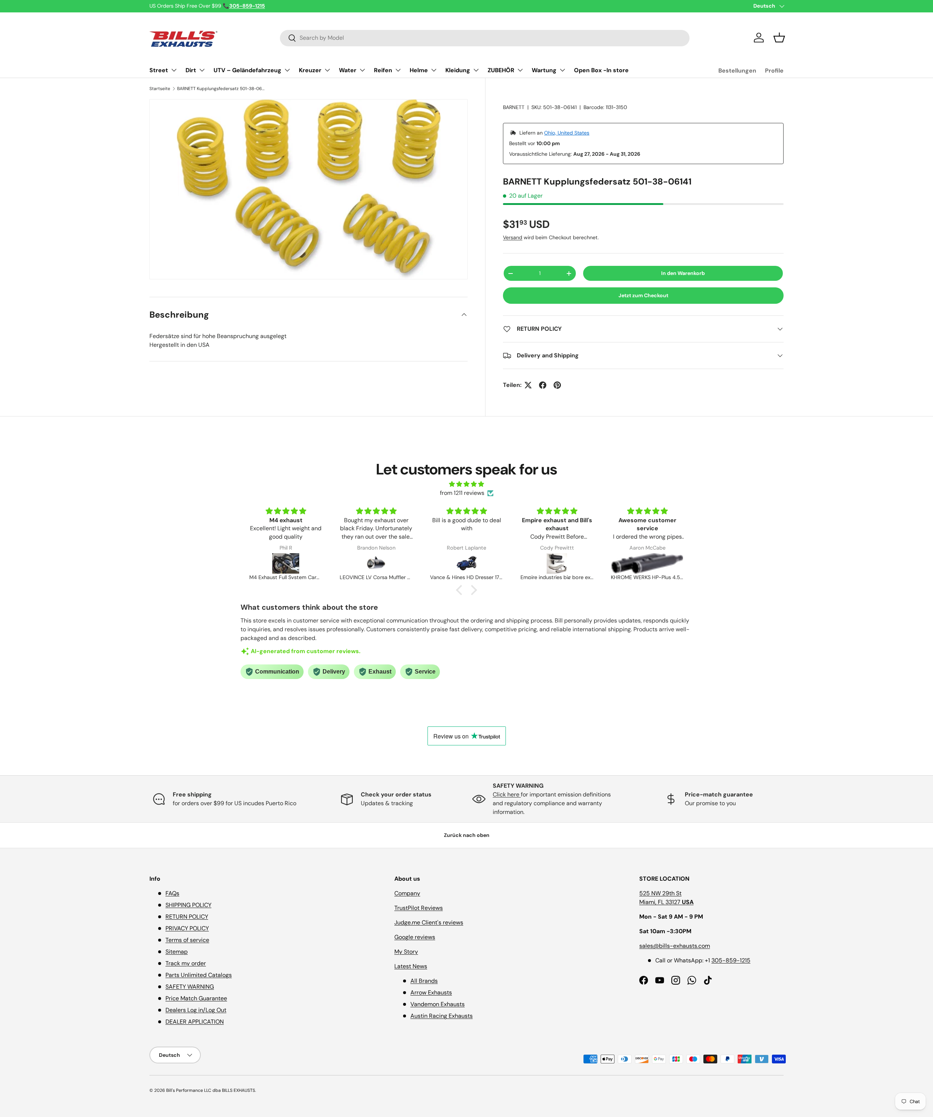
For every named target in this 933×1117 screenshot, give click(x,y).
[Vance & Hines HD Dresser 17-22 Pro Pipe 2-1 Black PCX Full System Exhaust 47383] (376, 563)
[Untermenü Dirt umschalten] (202, 70)
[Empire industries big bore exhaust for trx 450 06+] (466, 563)
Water (347, 70)
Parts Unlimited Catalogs (198, 975)
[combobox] (485, 38)
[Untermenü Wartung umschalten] (562, 70)
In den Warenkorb (683, 273)
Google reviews (414, 937)
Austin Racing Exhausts (441, 1016)
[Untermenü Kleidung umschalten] (476, 70)
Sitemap (176, 951)
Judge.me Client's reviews (428, 922)
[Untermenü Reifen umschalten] (398, 70)
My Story (406, 951)
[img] (466, 484)
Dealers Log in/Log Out (195, 1010)
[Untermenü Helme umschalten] (433, 70)
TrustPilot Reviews (418, 908)
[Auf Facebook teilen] (542, 385)
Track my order (185, 963)
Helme (419, 70)
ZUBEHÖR (501, 70)
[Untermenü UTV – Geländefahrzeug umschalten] (287, 70)
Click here (507, 794)
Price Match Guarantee (196, 998)
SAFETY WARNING (189, 986)
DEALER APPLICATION (194, 1021)
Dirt (191, 70)
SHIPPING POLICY (188, 905)
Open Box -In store (601, 70)
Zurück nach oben (466, 835)
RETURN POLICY (186, 916)
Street (158, 70)
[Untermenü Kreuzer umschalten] (327, 70)
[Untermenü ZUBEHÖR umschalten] (520, 70)
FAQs (172, 893)
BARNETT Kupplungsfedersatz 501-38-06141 (221, 89)
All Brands (424, 981)
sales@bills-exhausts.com (674, 946)
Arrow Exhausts (431, 992)
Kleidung (457, 70)
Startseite (159, 89)
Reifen (383, 70)
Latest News (410, 966)
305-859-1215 (730, 960)
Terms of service (187, 940)
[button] (779, 38)
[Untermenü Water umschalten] (362, 70)
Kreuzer (310, 70)
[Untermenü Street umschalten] (173, 70)
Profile (774, 70)
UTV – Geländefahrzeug (247, 70)
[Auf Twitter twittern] (528, 385)
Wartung (544, 70)
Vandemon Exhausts (437, 1004)
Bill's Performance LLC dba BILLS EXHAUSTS (210, 1090)
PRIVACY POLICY (187, 928)
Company (407, 893)
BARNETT (513, 107)
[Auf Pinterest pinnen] (557, 385)
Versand (512, 237)
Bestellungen (737, 70)
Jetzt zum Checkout (643, 295)
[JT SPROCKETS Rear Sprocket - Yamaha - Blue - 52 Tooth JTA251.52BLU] (647, 563)
